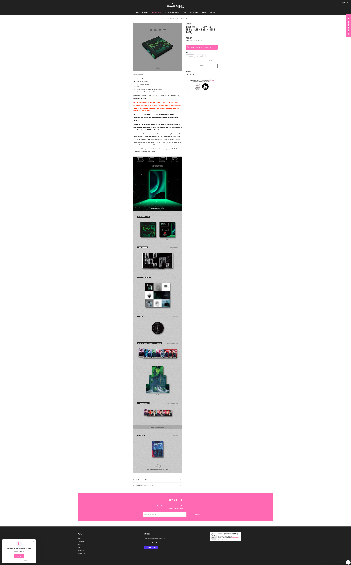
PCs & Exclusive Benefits (172, 12)
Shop (184, 12)
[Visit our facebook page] (145, 543)
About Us (80, 544)
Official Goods (194, 12)
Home (137, 12)
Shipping (188, 40)
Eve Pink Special (157, 12)
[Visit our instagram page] (148, 543)
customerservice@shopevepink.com (154, 538)
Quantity (188, 71)
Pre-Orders (145, 12)
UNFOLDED (200, 56)
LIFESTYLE (204, 12)
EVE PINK (212, 12)
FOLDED (190, 56)
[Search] (339, 3)
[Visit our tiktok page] (152, 543)
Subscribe (197, 514)
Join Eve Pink (81, 553)
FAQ (79, 547)
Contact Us (81, 550)
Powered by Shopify (330, 562)
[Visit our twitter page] (156, 543)
